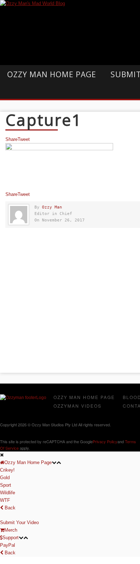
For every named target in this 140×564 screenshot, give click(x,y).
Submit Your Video (19, 522)
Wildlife (7, 492)
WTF (5, 500)
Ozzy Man (52, 207)
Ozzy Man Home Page (51, 74)
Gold (5, 477)
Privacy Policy (105, 441)
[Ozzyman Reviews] (23, 397)
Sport (5, 485)
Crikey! (7, 470)
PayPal (7, 545)
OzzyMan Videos (77, 406)
